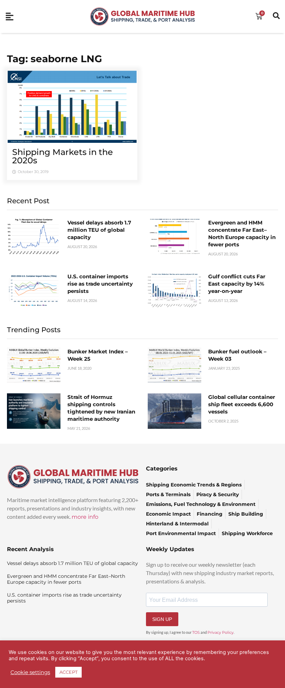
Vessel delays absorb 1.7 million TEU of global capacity (99, 229)
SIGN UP (162, 619)
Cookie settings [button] (30, 672)
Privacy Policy (220, 632)
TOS (196, 632)
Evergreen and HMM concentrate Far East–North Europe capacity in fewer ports (66, 579)
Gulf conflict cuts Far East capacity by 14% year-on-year (236, 283)
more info (85, 517)
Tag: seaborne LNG (54, 59)
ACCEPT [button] (68, 672)
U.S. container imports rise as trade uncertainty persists (100, 283)
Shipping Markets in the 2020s (62, 156)
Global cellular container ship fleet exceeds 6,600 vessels (241, 404)
